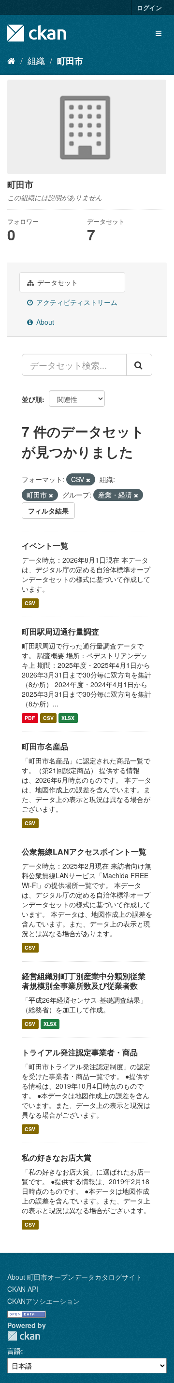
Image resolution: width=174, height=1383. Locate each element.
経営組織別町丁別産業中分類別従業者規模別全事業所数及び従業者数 (83, 981)
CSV (30, 603)
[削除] (88, 480)
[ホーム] (11, 60)
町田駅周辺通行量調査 (60, 631)
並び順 (32, 399)
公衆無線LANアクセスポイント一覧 (84, 851)
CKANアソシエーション (43, 1301)
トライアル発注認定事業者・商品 (80, 1052)
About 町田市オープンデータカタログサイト (74, 1277)
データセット (56, 282)
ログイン (149, 7)
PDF (30, 717)
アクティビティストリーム (75, 302)
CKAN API (22, 1289)
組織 (36, 60)
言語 (14, 1350)
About (44, 322)
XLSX (67, 717)
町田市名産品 (45, 746)
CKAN (23, 1336)
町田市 (70, 61)
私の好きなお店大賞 (56, 1157)
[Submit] (139, 365)
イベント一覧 (45, 545)
